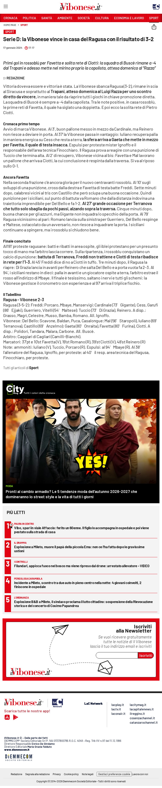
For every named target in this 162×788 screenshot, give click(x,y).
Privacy (57, 774)
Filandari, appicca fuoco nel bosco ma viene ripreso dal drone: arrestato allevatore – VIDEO (81, 566)
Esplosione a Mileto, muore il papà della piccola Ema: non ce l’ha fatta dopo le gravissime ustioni (79, 549)
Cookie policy (71, 774)
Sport (24, 24)
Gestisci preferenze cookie (114, 774)
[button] (154, 27)
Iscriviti (145, 655)
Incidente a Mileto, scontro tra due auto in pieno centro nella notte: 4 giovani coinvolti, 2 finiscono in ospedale (78, 584)
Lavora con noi (140, 774)
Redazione (16, 774)
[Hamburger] (5, 7)
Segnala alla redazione (37, 774)
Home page (10, 24)
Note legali (87, 774)
